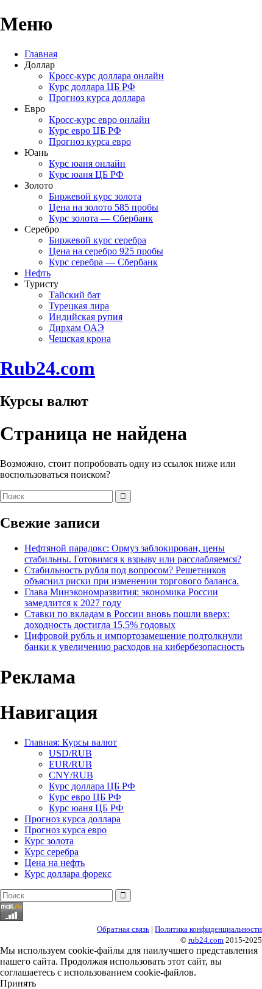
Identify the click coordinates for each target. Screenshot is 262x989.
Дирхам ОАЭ (76, 328)
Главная (40, 54)
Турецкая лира (79, 306)
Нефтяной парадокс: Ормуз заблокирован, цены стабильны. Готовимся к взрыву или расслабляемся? (132, 553)
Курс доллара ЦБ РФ (92, 87)
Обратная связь (123, 929)
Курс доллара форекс (68, 873)
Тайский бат (75, 295)
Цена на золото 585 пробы (103, 207)
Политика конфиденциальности (208, 929)
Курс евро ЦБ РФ (85, 130)
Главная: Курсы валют (70, 742)
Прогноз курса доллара (97, 98)
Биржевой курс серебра (97, 240)
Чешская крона (80, 339)
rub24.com (206, 940)
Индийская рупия (85, 317)
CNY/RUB (71, 775)
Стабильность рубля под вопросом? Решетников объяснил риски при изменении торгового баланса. (131, 575)
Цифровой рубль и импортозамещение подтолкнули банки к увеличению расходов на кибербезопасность (134, 641)
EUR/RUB (70, 764)
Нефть (37, 273)
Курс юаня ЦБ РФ (86, 174)
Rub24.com (47, 368)
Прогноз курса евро (90, 141)
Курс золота (49, 841)
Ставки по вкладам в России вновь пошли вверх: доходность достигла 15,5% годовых (127, 619)
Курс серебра (51, 852)
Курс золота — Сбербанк (101, 218)
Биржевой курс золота (95, 196)
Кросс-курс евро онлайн (99, 119)
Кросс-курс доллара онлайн (106, 76)
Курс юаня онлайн (87, 163)
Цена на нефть (54, 863)
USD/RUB (70, 753)
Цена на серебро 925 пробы (106, 251)
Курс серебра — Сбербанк (103, 262)
